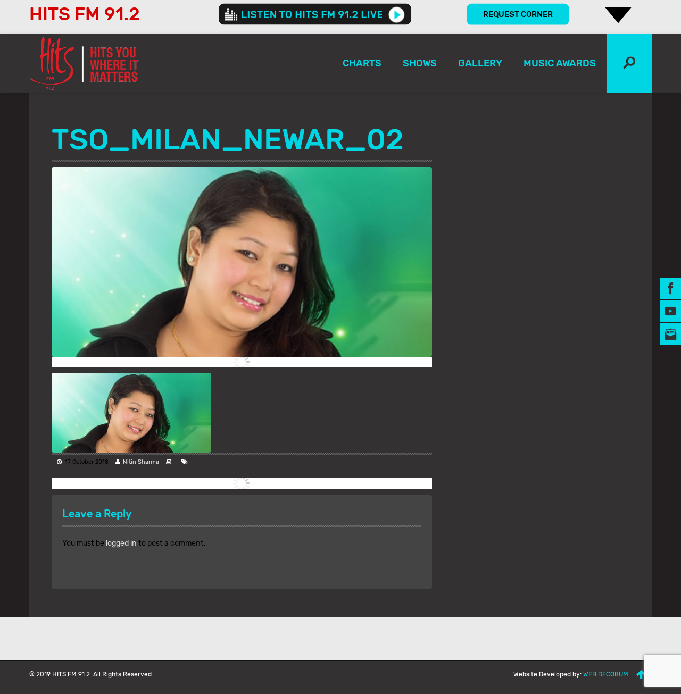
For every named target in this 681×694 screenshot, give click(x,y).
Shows (420, 63)
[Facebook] (670, 287)
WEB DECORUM (605, 674)
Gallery (480, 63)
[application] (315, 14)
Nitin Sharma (141, 461)
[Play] (396, 14)
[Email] (670, 333)
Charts (362, 63)
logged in (121, 543)
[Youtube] (670, 310)
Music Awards (560, 63)
